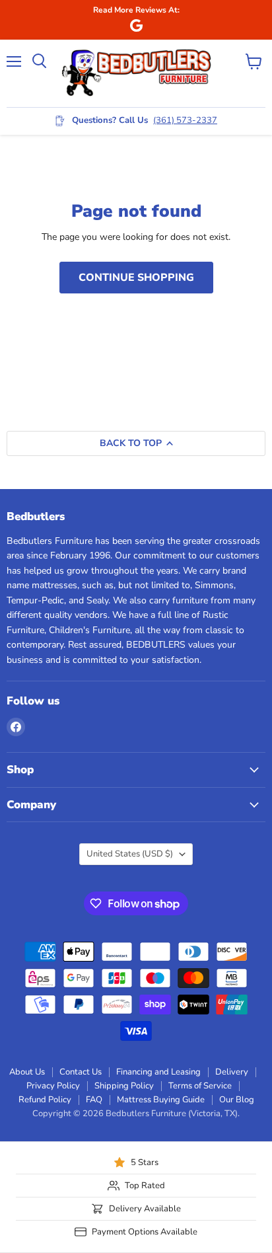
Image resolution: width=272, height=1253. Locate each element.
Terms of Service (200, 1086)
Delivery (231, 1072)
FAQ (94, 1100)
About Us (27, 1072)
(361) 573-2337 (185, 120)
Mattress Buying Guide (161, 1100)
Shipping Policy (124, 1086)
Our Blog (236, 1100)
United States (129, 854)
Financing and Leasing (158, 1072)
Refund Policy (44, 1100)
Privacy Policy (53, 1086)
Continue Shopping (136, 277)
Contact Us (80, 1072)
